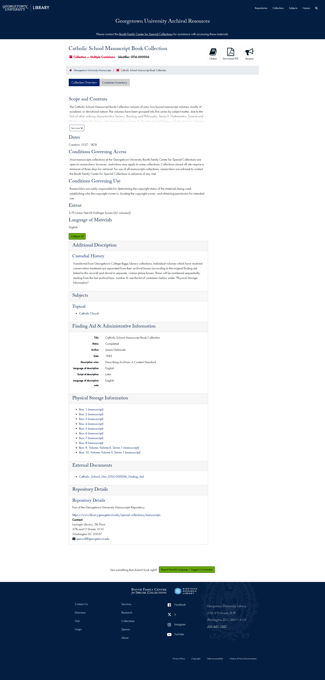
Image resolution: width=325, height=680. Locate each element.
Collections (278, 8)
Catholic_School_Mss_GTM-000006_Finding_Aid (111, 476)
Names (306, 8)
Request (249, 58)
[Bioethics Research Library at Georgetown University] (185, 591)
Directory (80, 612)
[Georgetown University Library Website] (26, 7)
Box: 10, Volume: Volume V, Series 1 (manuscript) (110, 452)
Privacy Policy (179, 658)
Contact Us (81, 604)
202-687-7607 (217, 627)
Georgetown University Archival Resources (162, 21)
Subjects (293, 8)
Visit (77, 621)
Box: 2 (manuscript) (91, 414)
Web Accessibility (215, 658)
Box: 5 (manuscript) (91, 428)
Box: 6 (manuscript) (91, 433)
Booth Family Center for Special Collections (146, 34)
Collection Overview (84, 82)
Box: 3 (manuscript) (91, 419)
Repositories (261, 8)
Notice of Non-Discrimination (243, 658)
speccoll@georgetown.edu (92, 539)
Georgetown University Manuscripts (92, 70)
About (124, 638)
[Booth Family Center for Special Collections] (149, 591)
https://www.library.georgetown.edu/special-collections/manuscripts (116, 515)
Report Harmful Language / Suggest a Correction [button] (187, 569)
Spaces (125, 629)
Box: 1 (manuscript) (91, 409)
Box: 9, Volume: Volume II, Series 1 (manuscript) (109, 447)
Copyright (195, 658)
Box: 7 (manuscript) (91, 438)
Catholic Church (89, 313)
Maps (78, 629)
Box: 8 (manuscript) (91, 443)
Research (126, 612)
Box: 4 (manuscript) (91, 424)
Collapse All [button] (77, 236)
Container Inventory (114, 82)
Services (126, 604)
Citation (213, 58)
